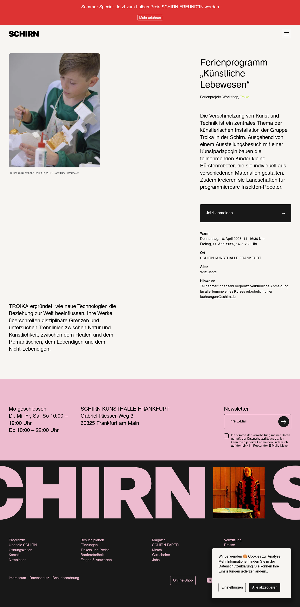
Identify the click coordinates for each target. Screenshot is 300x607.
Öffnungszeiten (20, 550)
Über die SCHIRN (23, 545)
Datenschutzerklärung (260, 439)
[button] (245, 213)
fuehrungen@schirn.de (218, 297)
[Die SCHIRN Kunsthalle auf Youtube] (210, 580)
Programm (17, 540)
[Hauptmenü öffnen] (286, 33)
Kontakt (14, 555)
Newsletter (17, 560)
